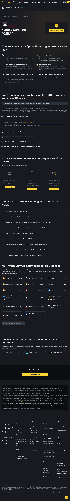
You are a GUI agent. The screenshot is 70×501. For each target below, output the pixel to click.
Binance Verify (60, 463)
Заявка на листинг (47, 426)
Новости (18, 430)
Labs (44, 432)
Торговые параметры (61, 465)
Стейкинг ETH (33, 443)
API (57, 461)
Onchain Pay (45, 434)
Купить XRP (45, 468)
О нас (17, 423)
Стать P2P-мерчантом (48, 423)
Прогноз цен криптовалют (49, 450)
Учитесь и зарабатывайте (48, 441)
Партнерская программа (62, 423)
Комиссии (59, 459)
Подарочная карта (34, 437)
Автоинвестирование (34, 441)
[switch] (5, 443)
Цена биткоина (46, 445)
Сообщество (19, 445)
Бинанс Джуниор (33, 432)
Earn (39, 2)
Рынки (20, 2)
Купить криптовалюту (14, 2)
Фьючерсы (33, 2)
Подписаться (32, 188)
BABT (31, 445)
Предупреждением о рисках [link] (43, 402)
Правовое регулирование (22, 434)
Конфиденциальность (21, 439)
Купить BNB (45, 466)
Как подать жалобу (61, 477)
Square (44, 2)
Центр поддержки (61, 453)
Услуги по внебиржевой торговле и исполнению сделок (62, 432)
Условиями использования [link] (28, 402)
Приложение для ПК (20, 456)
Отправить (54, 188)
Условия (18, 437)
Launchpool (32, 439)
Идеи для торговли (61, 439)
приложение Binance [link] (28, 122)
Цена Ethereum (46, 448)
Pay (30, 428)
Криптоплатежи (33, 430)
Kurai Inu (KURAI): (10, 8)
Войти (64, 2)
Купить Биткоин (46, 463)
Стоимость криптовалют (48, 443)
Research (32, 448)
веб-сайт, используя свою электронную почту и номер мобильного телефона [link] (42, 124)
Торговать (10, 187)
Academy (32, 434)
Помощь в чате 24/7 (61, 450)
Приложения (19, 454)
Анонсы (18, 428)
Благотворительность (34, 450)
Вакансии (18, 426)
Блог (17, 443)
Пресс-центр (19, 432)
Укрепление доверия (21, 441)
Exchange (32, 423)
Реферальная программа (62, 426)
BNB (58, 428)
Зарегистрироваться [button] (35, 374)
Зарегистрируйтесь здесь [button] (56, 30)
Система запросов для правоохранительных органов (62, 473)
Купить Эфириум (46, 472)
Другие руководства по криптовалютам (13, 323)
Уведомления (19, 451)
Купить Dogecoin (46, 470)
